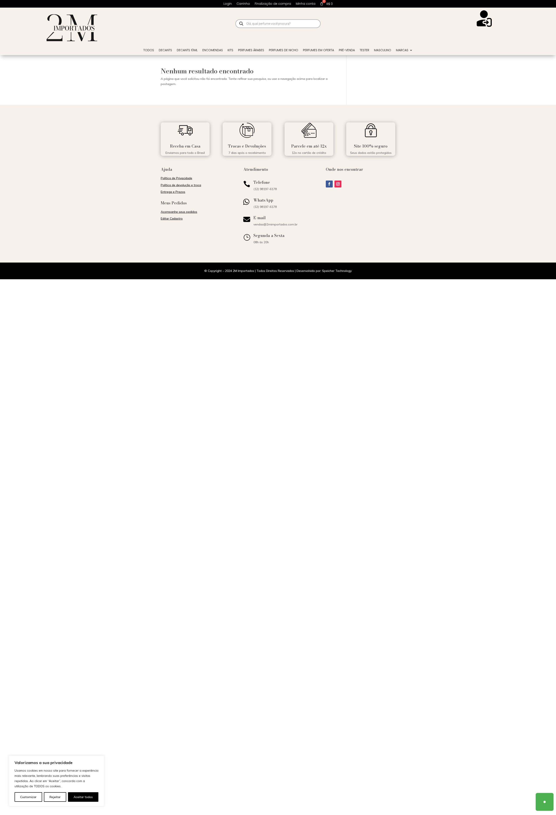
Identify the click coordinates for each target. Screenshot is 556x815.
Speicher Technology (337, 271)
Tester (364, 50)
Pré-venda (347, 50)
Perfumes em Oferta (318, 50)
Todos (148, 50)
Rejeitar (55, 797)
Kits (230, 50)
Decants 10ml (187, 50)
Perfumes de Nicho (283, 50)
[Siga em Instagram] (337, 184)
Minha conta (305, 4)
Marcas (402, 50)
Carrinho (243, 4)
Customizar (28, 797)
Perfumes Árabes (251, 50)
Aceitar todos (83, 797)
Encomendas (212, 50)
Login (227, 4)
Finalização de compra (273, 4)
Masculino (382, 50)
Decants (165, 50)
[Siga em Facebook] (329, 184)
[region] (56, 781)
